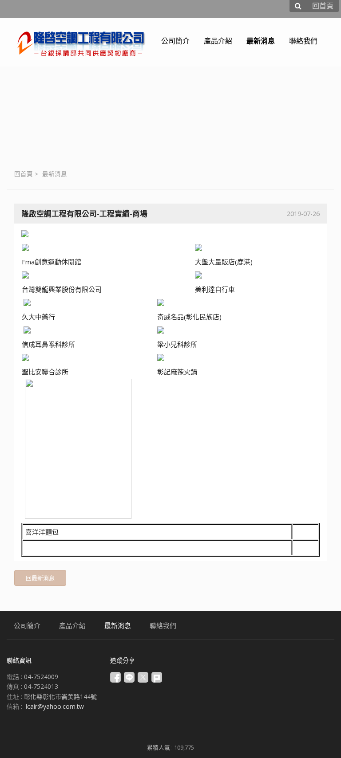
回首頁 (23, 174)
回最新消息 (40, 578)
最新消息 (54, 174)
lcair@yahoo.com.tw (55, 706)
